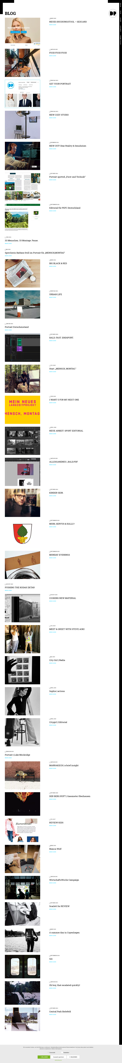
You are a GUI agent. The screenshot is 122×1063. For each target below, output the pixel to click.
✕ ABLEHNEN (73, 1057)
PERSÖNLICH (58, 1060)
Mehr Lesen (52, 24)
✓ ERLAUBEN (44, 1057)
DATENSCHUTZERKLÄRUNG (69, 1048)
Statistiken (66, 1052)
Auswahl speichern (58, 1057)
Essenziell (52, 1052)
